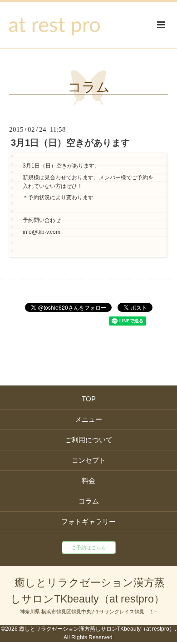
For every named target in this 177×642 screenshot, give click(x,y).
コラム (89, 87)
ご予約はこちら (88, 547)
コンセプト (89, 460)
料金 (88, 480)
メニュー (88, 419)
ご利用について (89, 440)
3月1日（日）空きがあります (70, 143)
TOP (89, 399)
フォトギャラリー (88, 521)
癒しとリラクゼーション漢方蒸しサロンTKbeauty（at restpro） (87, 591)
